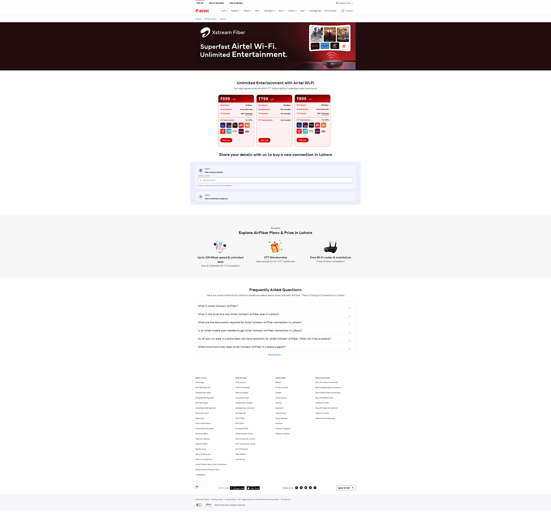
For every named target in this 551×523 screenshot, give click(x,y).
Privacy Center (282, 387)
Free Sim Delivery (202, 439)
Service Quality (330, 11)
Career (278, 392)
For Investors (236, 3)
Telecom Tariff (201, 444)
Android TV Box (322, 403)
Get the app (223, 488)
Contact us (240, 459)
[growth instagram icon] (315, 487)
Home (198, 19)
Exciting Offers (201, 433)
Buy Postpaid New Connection (329, 387)
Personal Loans (202, 413)
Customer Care (242, 398)
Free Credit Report (203, 423)
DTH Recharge (201, 403)
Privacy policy (217, 499)
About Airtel (281, 413)
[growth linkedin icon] (301, 487)
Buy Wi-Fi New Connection (327, 382)
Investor (279, 423)
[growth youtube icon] (305, 487)
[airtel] (202, 11)
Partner (279, 403)
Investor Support (283, 428)
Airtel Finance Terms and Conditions (211, 464)
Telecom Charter (283, 433)
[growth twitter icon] (310, 487)
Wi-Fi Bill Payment (202, 387)
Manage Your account (244, 408)
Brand (278, 382)
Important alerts (202, 499)
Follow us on (288, 488)
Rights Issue (200, 449)
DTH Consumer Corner (245, 439)
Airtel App (199, 382)
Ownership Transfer (244, 403)
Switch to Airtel (322, 413)
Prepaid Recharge (203, 392)
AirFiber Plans (210, 19)
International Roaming (325, 418)
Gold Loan (199, 418)
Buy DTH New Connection (327, 408)
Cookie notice (230, 499)
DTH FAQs (239, 423)
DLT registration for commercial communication (258, 499)
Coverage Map (315, 11)
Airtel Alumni (281, 398)
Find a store (240, 382)
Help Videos (240, 454)
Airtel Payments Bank (204, 428)
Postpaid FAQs (241, 428)
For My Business (216, 3)
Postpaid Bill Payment (204, 398)
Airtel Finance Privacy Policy (207, 469)
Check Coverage (242, 387)
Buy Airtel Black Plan (324, 398)
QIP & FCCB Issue (202, 454)
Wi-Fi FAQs (240, 418)
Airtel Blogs (200, 474)
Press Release (281, 418)
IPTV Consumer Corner (245, 444)
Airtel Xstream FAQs (244, 433)
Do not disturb (241, 449)
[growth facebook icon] (296, 487)
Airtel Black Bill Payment (205, 408)
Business (279, 408)
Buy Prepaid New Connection (328, 392)
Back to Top (344, 488)
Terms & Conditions (204, 459)
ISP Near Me (240, 413)
